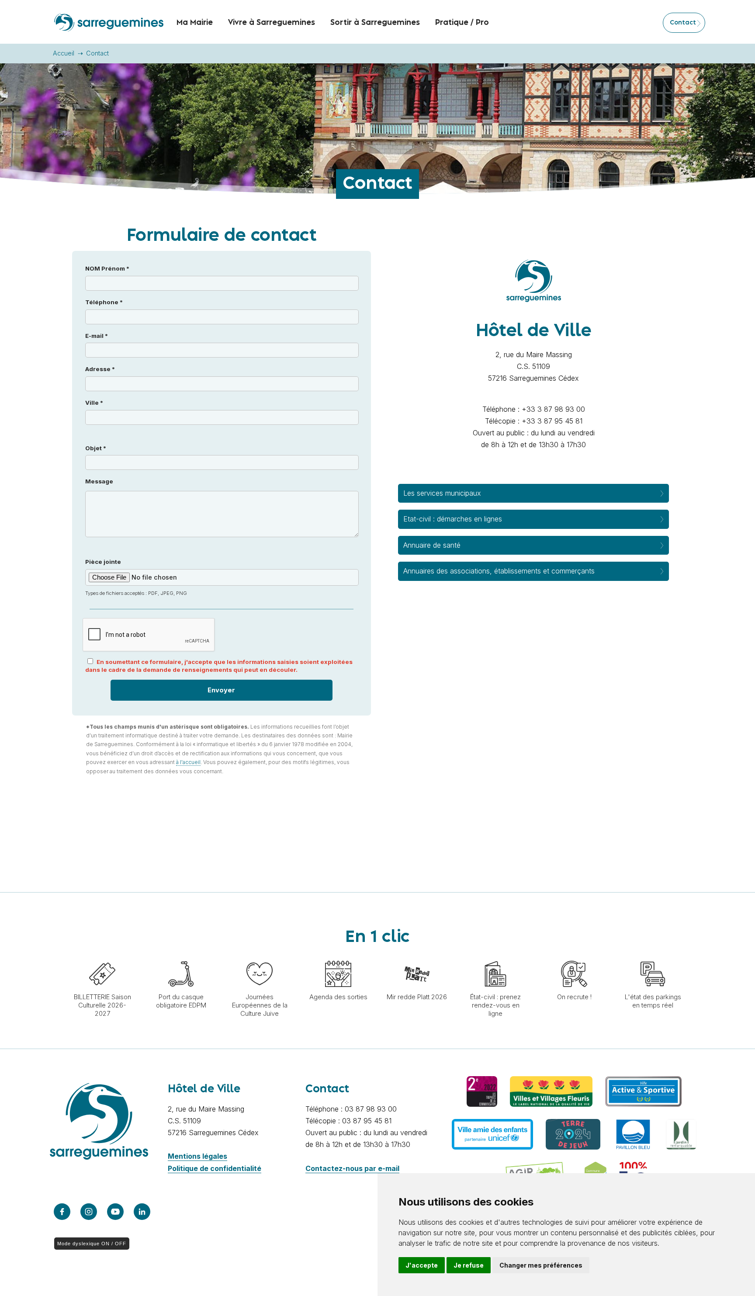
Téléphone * (104, 302)
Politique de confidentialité (214, 1168)
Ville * (94, 402)
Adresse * (100, 368)
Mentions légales (197, 1156)
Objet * (95, 448)
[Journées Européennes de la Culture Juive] (259, 956)
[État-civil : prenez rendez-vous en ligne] (495, 956)
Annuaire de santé (432, 545)
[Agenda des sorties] (338, 956)
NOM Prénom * (107, 268)
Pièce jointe (136, 577)
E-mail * (96, 335)
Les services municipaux (442, 493)
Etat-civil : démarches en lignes (452, 518)
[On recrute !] (574, 956)
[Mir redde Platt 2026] (417, 956)
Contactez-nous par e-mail (352, 1168)
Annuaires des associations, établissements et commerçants (499, 570)
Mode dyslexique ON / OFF (91, 1243)
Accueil (63, 53)
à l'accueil (188, 762)
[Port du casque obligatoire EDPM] (181, 956)
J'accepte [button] (421, 1265)
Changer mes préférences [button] (540, 1265)
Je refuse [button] (469, 1265)
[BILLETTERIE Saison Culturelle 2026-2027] (102, 956)
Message (99, 481)
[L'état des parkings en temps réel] (652, 956)
